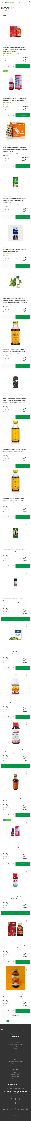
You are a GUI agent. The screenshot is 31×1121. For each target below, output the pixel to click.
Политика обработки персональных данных (15, 1063)
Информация (15, 1054)
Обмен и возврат (15, 1078)
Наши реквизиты (15, 1040)
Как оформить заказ (15, 1072)
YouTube (19, 1099)
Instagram (15, 1099)
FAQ (15, 1057)
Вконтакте (7, 1099)
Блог (15, 1059)
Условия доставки (15, 1074)
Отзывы (15, 1048)
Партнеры (15, 1046)
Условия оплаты (15, 1076)
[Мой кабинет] (25, 2)
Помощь (15, 1069)
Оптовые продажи (15, 1042)
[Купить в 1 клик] (26, 23)
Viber (23, 1099)
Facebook (11, 1099)
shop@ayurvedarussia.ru (17, 1088)
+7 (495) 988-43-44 (11, 1085)
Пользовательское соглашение (15, 1061)
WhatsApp (15, 1103)
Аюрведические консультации (15, 1044)
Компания (15, 1036)
